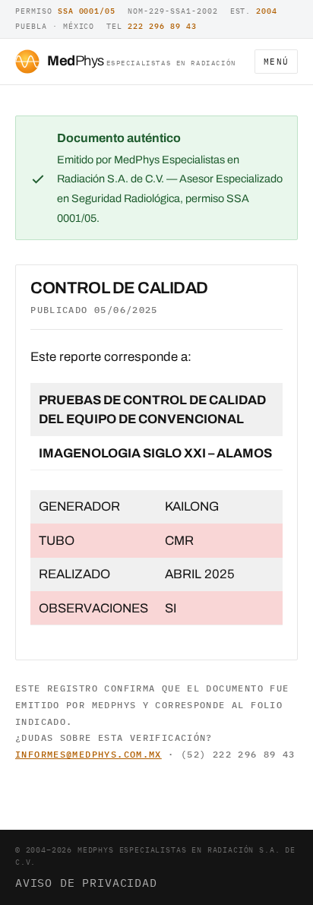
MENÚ (276, 61)
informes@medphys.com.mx (88, 754)
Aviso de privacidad (86, 882)
